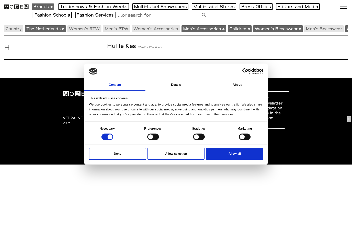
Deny (117, 154)
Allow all (235, 154)
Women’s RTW (84, 28)
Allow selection (176, 154)
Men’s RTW (117, 28)
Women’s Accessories (155, 28)
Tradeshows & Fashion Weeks (94, 6)
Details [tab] (176, 85)
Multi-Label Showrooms (160, 6)
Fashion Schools (52, 15)
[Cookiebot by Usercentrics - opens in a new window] (245, 71)
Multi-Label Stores (214, 6)
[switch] (153, 136)
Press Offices (256, 6)
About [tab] (237, 85)
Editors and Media (297, 6)
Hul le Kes (121, 45)
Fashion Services (95, 15)
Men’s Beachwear (324, 28)
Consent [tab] (115, 85)
